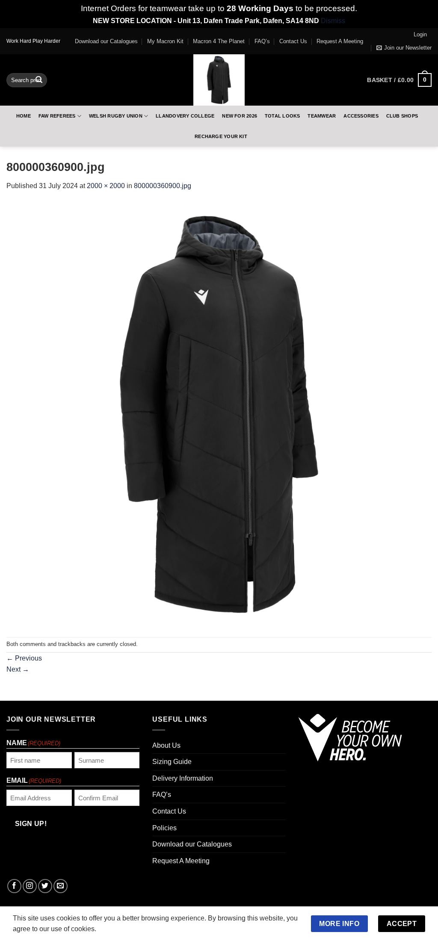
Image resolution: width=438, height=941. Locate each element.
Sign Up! (124, 569)
